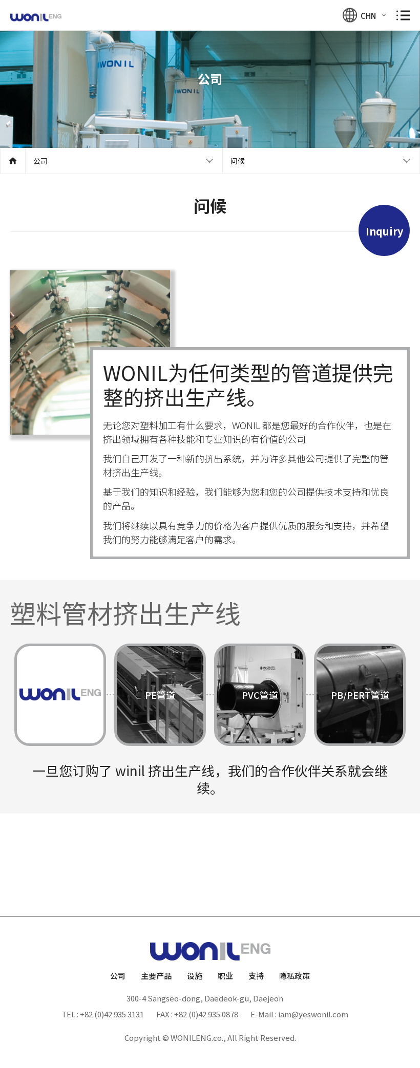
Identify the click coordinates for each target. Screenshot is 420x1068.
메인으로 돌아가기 (13, 161)
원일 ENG (35, 18)
